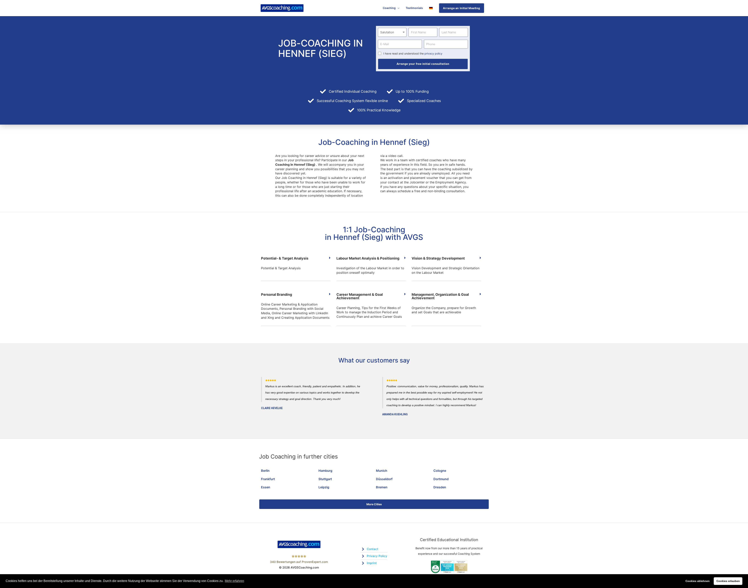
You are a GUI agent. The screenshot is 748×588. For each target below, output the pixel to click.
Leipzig (323, 487)
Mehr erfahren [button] (234, 581)
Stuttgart (325, 479)
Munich (381, 471)
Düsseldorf (384, 479)
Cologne (439, 471)
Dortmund (441, 479)
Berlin (265, 471)
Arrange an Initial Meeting (461, 8)
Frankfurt (268, 479)
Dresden (439, 487)
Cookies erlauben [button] (728, 581)
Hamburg (325, 471)
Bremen (381, 487)
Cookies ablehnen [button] (697, 581)
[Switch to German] (431, 8)
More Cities (374, 504)
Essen (265, 487)
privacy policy (433, 53)
